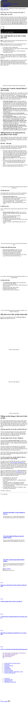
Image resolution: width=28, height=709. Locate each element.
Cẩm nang (5, 6)
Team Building (7, 668)
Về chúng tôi (7, 678)
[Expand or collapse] (1, 29)
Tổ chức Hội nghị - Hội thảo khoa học (12, 663)
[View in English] (3, 9)
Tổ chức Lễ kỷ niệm (8, 670)
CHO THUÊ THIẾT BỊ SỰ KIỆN (10, 4)
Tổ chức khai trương (8, 665)
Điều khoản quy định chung (10, 682)
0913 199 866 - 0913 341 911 (11, 654)
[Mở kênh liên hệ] (9, 701)
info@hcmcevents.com (9, 655)
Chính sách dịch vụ (8, 680)
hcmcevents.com (8, 656)
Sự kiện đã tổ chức (7, 5)
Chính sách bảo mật (8, 679)
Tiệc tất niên (6, 664)
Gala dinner (6, 666)
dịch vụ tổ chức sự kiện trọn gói (17, 462)
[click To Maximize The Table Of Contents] (2, 27)
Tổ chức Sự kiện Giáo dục (9, 672)
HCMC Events (19, 471)
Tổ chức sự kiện (6, 2)
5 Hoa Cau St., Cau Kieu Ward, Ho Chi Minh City (15, 653)
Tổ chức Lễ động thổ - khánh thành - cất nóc (13, 671)
